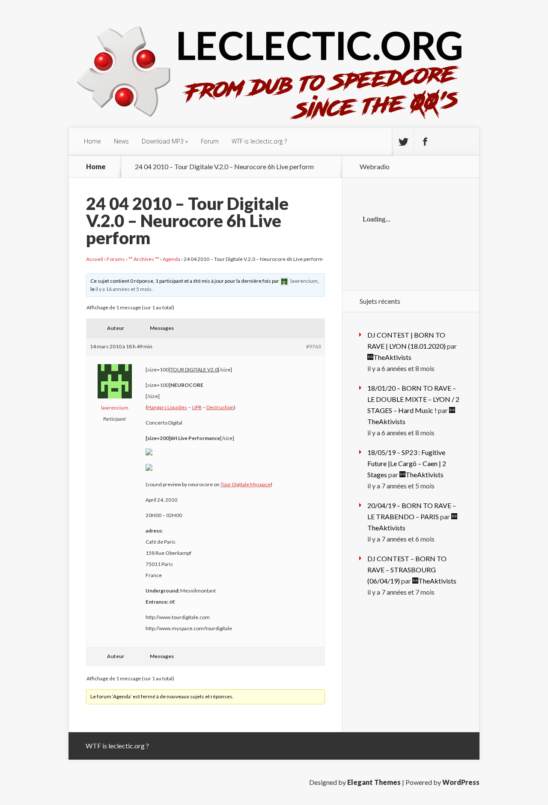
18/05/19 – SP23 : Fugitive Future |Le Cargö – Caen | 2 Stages (406, 463)
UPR (197, 407)
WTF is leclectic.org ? (259, 141)
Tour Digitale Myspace (245, 484)
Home (92, 141)
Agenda (171, 259)
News (121, 141)
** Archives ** (143, 259)
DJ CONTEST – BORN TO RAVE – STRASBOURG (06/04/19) (407, 569)
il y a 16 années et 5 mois (123, 289)
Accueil (94, 259)
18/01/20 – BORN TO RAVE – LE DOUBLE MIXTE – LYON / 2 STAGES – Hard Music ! (413, 399)
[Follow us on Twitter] (403, 142)
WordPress (461, 782)
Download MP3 (163, 141)
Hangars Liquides (167, 407)
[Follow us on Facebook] (424, 142)
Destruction (220, 407)
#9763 (313, 346)
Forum (210, 141)
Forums (116, 259)
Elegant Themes (374, 782)
